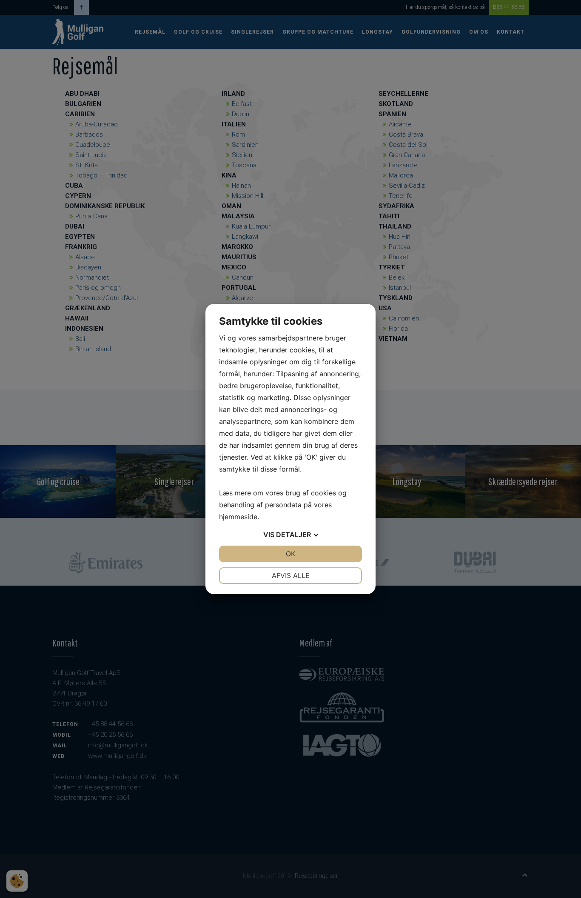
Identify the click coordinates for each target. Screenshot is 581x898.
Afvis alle (291, 575)
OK (290, 553)
